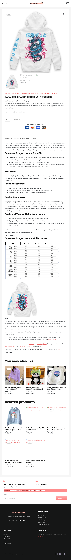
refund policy (52, 339)
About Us (5, 534)
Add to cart (16, 119)
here (58, 349)
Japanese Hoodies (20, 93)
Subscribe (61, 498)
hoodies (31, 344)
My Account (41, 515)
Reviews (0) (34, 138)
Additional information (21, 138)
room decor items (24, 346)
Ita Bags (5, 541)
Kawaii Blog (6, 538)
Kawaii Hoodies (52, 93)
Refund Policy (41, 520)
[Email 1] (27, 520)
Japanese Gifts (9, 93)
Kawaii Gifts (42, 93)
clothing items (41, 344)
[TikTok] (13, 520)
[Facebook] (20, 520)
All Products (6, 536)
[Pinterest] (16, 520)
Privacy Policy (41, 522)
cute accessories (10, 346)
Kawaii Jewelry (7, 543)
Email (5, 494)
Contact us (41, 536)
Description (8, 138)
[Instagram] (9, 520)
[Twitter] (24, 520)
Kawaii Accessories (32, 93)
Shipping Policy (42, 517)
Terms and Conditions (44, 524)
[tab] (8, 139)
